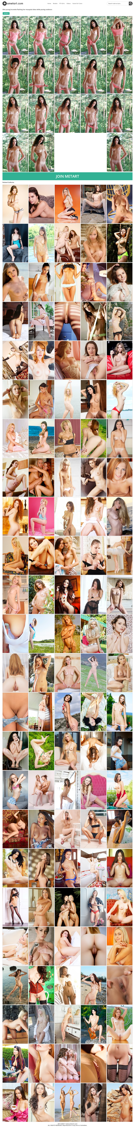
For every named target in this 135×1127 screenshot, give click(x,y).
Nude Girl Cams (77, 3)
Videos (69, 3)
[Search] (131, 3)
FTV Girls (62, 3)
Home (49, 3)
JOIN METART (67, 176)
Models (55, 3)
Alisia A (6, 13)
